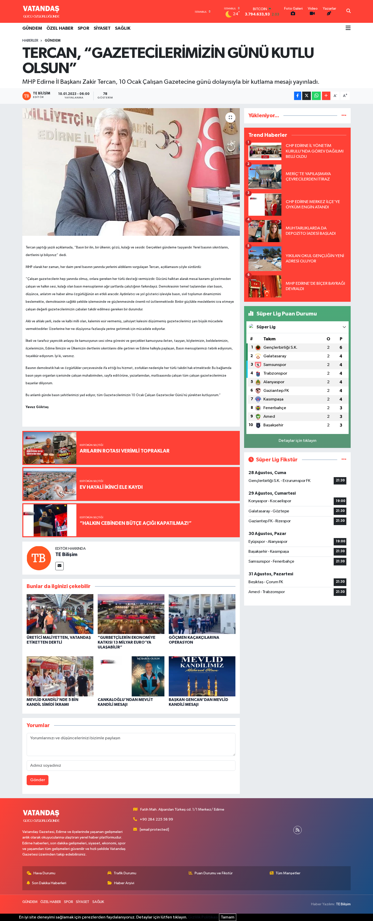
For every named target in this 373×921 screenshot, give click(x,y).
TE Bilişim (66, 554)
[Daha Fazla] (326, 96)
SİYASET (102, 28)
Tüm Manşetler (288, 873)
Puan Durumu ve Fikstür (214, 873)
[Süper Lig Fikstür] (344, 460)
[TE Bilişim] (39, 558)
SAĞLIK (122, 28)
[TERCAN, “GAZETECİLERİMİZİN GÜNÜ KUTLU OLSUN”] (131, 172)
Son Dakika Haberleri (49, 883)
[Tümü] (344, 115)
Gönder (37, 780)
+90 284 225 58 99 (156, 819)
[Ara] (348, 11)
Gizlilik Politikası (203, 917)
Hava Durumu (44, 873)
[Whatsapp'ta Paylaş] (316, 96)
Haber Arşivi (124, 883)
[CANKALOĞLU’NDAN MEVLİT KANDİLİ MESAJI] (131, 676)
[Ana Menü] (348, 28)
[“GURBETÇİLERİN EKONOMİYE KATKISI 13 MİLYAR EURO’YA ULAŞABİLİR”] (131, 614)
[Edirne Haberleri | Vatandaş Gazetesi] (41, 11)
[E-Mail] (59, 566)
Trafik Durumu (125, 873)
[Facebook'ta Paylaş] (297, 96)
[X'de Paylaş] (306, 96)
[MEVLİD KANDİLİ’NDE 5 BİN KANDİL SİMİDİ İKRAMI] (60, 676)
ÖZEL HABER (59, 28)
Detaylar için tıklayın (297, 441)
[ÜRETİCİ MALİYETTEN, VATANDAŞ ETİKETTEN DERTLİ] (60, 614)
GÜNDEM (32, 28)
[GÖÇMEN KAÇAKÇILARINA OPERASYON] (202, 614)
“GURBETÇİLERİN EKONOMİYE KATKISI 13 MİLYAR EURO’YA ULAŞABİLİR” (126, 642)
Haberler (30, 40)
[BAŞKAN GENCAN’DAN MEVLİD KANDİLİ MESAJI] (202, 676)
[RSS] (297, 830)
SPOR (83, 28)
